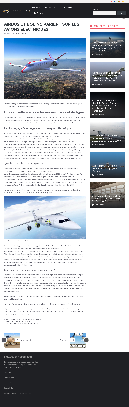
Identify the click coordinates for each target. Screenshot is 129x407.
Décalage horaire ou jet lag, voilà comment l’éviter (22, 323)
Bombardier (36, 185)
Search (95, 9)
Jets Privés (20, 319)
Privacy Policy (9, 383)
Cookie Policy (9, 388)
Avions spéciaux (11, 319)
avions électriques (62, 275)
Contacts (7, 373)
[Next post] (86, 340)
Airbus (66, 190)
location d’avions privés (47, 123)
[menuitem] (111, 1)
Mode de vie (67, 8)
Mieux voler (37, 13)
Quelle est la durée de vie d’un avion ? (18, 321)
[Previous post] (4, 340)
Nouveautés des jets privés (33, 319)
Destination (50, 8)
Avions (35, 8)
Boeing (77, 190)
